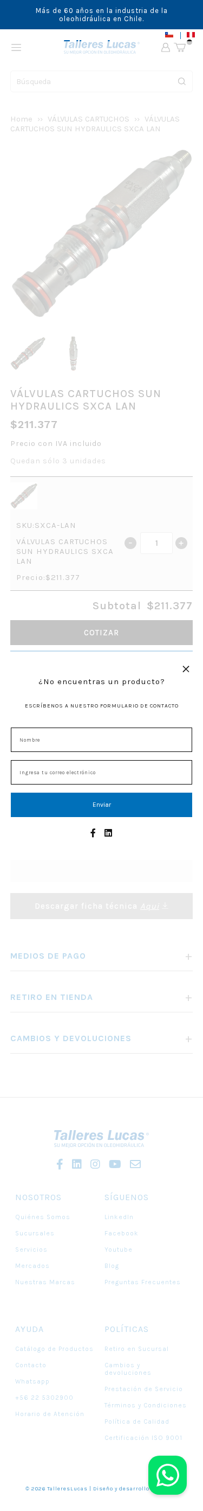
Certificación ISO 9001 (143, 1438)
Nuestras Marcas (45, 1282)
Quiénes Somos (42, 1217)
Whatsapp (32, 1381)
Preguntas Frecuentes (142, 1282)
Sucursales (35, 1233)
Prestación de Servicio (143, 1389)
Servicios (31, 1249)
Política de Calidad (136, 1421)
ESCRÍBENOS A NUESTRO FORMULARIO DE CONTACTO (102, 706)
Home (21, 119)
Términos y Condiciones (145, 1405)
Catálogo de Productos (54, 1349)
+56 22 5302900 (44, 1397)
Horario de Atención (49, 1414)
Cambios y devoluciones (128, 1368)
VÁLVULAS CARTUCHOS (88, 119)
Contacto (31, 1365)
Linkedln (119, 1217)
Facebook (121, 1233)
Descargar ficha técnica (97, 906)
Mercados (32, 1266)
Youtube (118, 1249)
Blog (111, 1266)
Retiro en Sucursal (136, 1349)
